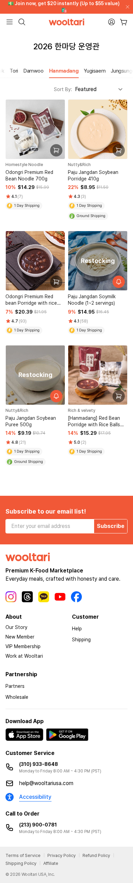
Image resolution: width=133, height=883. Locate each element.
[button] (7, 71)
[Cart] (124, 22)
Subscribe (110, 526)
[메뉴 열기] (9, 22)
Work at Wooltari (24, 656)
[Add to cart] (56, 150)
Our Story (16, 627)
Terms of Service (23, 855)
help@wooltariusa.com (46, 783)
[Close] (126, 7)
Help (77, 628)
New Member (19, 637)
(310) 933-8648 (38, 764)
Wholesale (16, 697)
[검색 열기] (22, 22)
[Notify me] (119, 282)
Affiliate (50, 863)
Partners (15, 686)
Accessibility (35, 797)
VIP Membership (23, 646)
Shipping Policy (20, 863)
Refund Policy (96, 855)
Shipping (81, 639)
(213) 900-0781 (38, 825)
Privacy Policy (61, 855)
